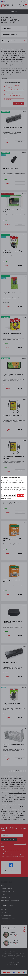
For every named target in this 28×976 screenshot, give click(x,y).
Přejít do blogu (18, 103)
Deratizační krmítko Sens (10, 662)
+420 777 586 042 (13, 934)
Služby (3, 894)
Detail (20, 141)
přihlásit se (24, 1)
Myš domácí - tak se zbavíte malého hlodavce (15, 98)
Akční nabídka (4, 921)
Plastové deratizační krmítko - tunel (13, 127)
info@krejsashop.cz (14, 935)
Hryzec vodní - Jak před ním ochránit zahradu (15, 90)
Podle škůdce (4, 909)
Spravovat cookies (6, 498)
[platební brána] (14, 971)
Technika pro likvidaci (6, 915)
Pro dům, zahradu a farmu (8, 918)
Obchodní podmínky (6, 888)
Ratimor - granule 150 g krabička (12, 333)
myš (22, 49)
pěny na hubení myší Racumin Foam (10, 813)
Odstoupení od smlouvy (7, 891)
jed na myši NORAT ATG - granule (17, 793)
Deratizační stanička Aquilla (10, 168)
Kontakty (3, 885)
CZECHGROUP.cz (17, 964)
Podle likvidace (5, 912)
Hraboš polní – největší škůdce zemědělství (13, 86)
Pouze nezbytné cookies (8, 495)
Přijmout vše (20, 495)
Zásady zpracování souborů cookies (10, 900)
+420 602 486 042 (14, 942)
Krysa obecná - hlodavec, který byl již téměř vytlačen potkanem (14, 94)
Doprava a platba (5, 897)
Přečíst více (4, 78)
